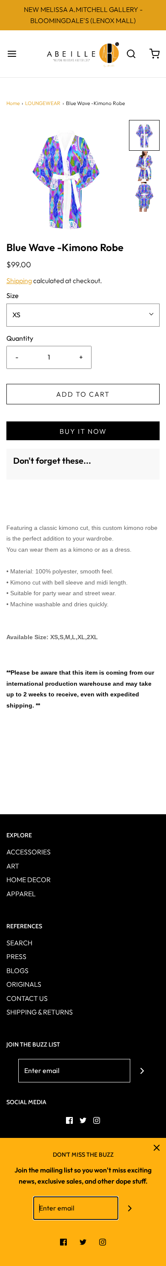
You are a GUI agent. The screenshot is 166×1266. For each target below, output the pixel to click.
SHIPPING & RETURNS (39, 1012)
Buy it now (83, 431)
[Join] (142, 1070)
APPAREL (21, 893)
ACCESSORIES (28, 852)
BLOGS (17, 970)
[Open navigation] (11, 54)
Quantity (19, 338)
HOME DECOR (28, 879)
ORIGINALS (23, 984)
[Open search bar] (131, 54)
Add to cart (83, 394)
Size (12, 295)
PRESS (16, 956)
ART (12, 866)
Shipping (19, 280)
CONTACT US (27, 998)
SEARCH (19, 943)
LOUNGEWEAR (42, 103)
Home (13, 103)
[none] (144, 135)
